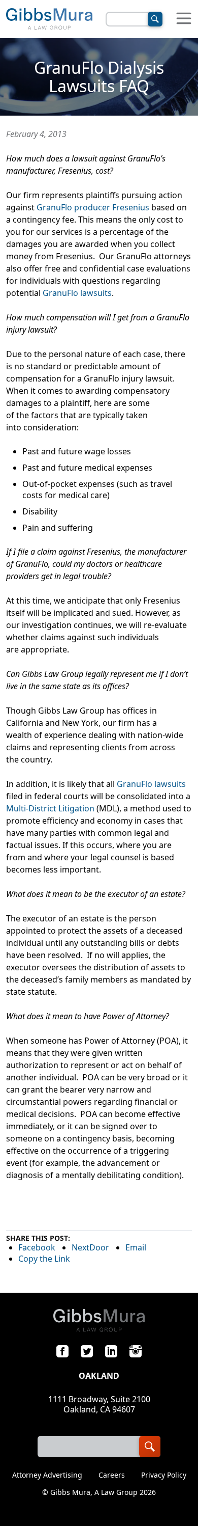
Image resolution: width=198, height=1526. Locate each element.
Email (135, 1247)
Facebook (36, 1247)
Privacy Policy (163, 1475)
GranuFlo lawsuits (77, 292)
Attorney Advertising (47, 1475)
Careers (111, 1475)
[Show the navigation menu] (184, 19)
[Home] (49, 19)
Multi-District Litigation (50, 808)
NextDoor (90, 1247)
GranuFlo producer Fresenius (93, 207)
